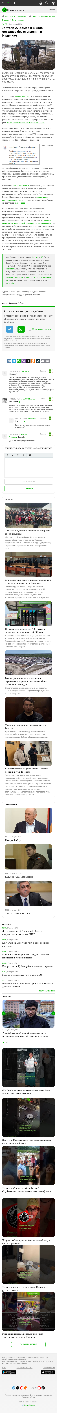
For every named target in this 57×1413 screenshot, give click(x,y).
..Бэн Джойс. (25, 371)
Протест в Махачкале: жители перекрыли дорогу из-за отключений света (27, 1141)
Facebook (10, 277)
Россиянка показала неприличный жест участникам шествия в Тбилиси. (22, 1335)
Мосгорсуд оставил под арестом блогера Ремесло (25, 726)
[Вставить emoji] (30, 455)
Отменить (28, 489)
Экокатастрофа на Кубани (43, 16)
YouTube (10, 283)
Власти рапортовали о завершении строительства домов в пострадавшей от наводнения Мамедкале (26, 681)
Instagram (19, 277)
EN (8, 3)
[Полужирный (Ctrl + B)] (7, 455)
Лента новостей (18, 20)
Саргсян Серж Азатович (17, 913)
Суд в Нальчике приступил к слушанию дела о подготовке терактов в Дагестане (28, 581)
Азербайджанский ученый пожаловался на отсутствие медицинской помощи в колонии (25, 1034)
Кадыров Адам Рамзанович (19, 876)
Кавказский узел (22, 96)
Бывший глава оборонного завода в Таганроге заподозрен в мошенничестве (25, 956)
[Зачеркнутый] (23, 455)
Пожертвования (49, 1368)
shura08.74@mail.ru (28, 399)
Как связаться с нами (24, 1368)
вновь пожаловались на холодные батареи (26, 122)
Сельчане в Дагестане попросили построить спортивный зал (27, 532)
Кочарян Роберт (13, 840)
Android (35, 257)
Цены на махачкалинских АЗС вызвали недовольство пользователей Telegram (25, 630)
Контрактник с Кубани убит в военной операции (27, 966)
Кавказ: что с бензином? (16, 16)
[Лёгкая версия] (14, 3)
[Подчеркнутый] (18, 455)
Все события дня (47, 991)
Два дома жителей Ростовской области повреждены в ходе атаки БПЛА (22, 932)
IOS (41, 257)
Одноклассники (44, 277)
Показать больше (28, 1344)
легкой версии (21, 203)
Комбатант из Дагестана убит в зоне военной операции (25, 944)
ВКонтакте (30, 277)
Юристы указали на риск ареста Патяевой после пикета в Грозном (26, 770)
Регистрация (29, 481)
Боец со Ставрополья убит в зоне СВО (22, 974)
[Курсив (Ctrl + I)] (12, 455)
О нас (4, 1368)
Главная (5, 20)
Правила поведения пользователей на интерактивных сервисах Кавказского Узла (28, 1396)
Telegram (11, 269)
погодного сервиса (20, 185)
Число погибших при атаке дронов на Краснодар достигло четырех (27, 985)
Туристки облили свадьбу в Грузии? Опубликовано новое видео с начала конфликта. (27, 1189)
